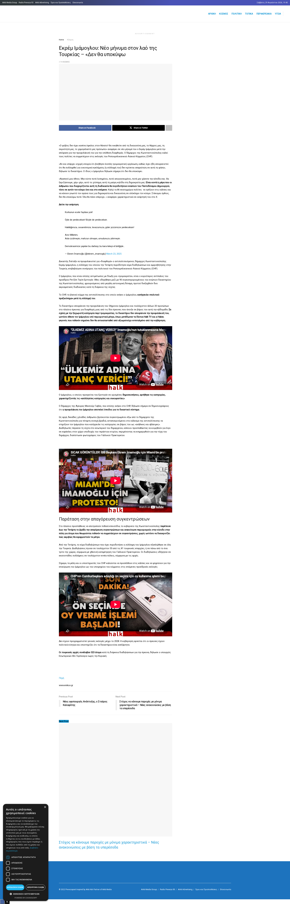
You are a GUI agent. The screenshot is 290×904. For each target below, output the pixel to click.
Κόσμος (223, 13)
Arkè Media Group (9, 3)
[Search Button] (286, 14)
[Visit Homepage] (38, 14)
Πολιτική (236, 13)
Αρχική (212, 13)
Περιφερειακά (264, 13)
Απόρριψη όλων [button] (35, 887)
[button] (25, 894)
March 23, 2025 (113, 253)
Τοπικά (249, 13)
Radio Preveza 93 (26, 3)
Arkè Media (107, 889)
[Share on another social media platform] (169, 128)
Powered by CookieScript (25, 898)
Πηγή (61, 678)
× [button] (45, 807)
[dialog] (25, 852)
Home (61, 40)
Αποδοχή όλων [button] (15, 887)
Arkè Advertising (42, 3)
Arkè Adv (89, 889)
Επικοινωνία (78, 3)
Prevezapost (71, 889)
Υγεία (278, 13)
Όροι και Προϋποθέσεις (61, 3)
